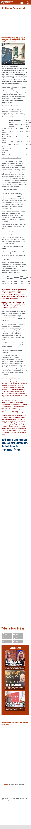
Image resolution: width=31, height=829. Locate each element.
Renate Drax (6, 784)
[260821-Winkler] (15, 692)
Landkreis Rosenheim (6, 786)
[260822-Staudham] (15, 671)
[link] (8, 317)
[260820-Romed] (15, 651)
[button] (7, 634)
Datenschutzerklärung (8, 798)
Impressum (19, 798)
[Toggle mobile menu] (22, 2)
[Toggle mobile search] (28, 2)
